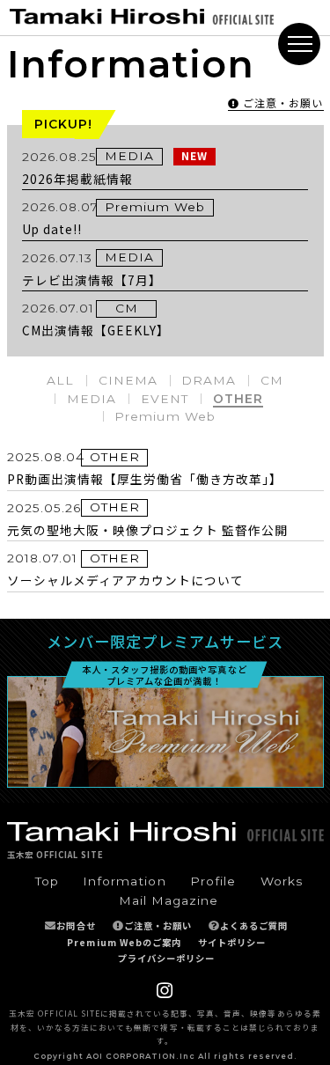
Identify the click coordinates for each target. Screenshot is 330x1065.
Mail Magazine (168, 900)
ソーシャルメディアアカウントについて (126, 580)
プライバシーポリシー (166, 958)
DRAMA (208, 380)
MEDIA (129, 156)
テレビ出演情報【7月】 (92, 280)
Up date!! (52, 229)
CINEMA (128, 380)
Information (124, 881)
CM (126, 308)
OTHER (238, 399)
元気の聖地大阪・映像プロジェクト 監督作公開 (148, 530)
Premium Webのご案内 (124, 942)
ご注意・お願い (158, 925)
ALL (60, 380)
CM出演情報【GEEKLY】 (96, 330)
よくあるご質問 (254, 925)
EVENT (164, 399)
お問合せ (75, 925)
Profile (213, 881)
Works (281, 881)
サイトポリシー (232, 942)
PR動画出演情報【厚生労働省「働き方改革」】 (145, 479)
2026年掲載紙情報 (77, 178)
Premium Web (155, 207)
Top (47, 881)
